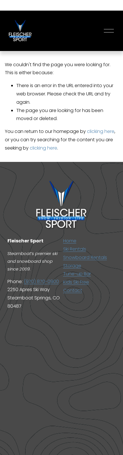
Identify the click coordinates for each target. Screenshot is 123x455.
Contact (72, 290)
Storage (72, 265)
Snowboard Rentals (85, 257)
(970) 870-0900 (41, 281)
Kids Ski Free (76, 282)
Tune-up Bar (77, 273)
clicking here (100, 131)
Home (69, 241)
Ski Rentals (74, 249)
